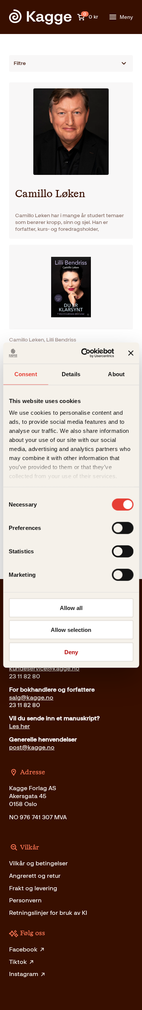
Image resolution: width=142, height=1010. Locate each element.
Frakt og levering (33, 888)
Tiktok (18, 961)
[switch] (122, 528)
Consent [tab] (25, 374)
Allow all (71, 607)
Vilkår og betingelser (38, 863)
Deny (71, 652)
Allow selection (71, 630)
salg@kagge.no (31, 697)
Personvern (25, 900)
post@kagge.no (32, 747)
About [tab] (116, 374)
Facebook (23, 949)
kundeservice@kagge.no (44, 668)
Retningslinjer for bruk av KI (48, 912)
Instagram (23, 974)
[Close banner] (130, 353)
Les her (19, 726)
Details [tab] (71, 374)
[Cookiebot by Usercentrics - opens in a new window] (84, 353)
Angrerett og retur (35, 875)
